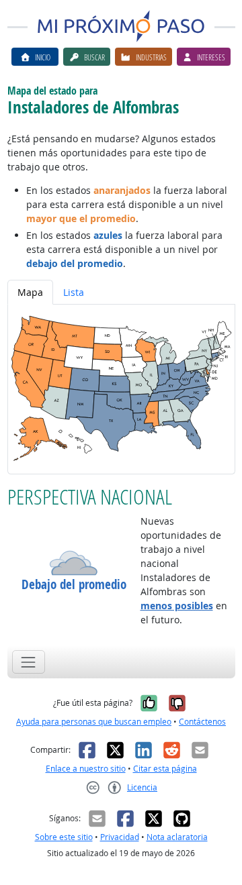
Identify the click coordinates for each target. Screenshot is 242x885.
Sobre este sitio (64, 837)
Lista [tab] (73, 292)
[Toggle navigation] (28, 662)
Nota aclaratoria (177, 837)
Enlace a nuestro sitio (86, 768)
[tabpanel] (121, 389)
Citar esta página (165, 768)
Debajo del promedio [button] (74, 584)
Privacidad (119, 837)
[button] (74, 563)
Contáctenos (202, 721)
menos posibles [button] (176, 605)
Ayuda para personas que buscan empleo (93, 721)
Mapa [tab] (30, 292)
